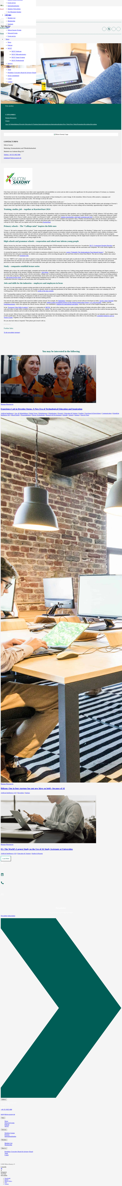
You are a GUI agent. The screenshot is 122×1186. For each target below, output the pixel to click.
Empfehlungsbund (9, 304)
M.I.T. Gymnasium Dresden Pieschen (100, 245)
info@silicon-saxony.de (8, 1114)
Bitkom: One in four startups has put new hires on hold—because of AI (33, 788)
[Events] (61, 875)
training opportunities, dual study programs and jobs (76, 217)
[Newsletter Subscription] (61, 1008)
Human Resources (10, 118)
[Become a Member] (61, 863)
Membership (8, 1145)
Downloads (7, 1178)
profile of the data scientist (45, 291)
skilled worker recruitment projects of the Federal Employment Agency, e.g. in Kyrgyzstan (74, 302)
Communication (107, 413)
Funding (81, 413)
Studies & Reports (37, 853)
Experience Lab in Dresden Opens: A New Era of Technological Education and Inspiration (41, 409)
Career (7, 1155)
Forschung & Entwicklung (93, 413)
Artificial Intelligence (7, 413)
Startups (76, 415)
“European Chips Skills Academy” (18, 307)
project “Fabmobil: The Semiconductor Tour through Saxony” (85, 252)
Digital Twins (33, 413)
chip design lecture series (13, 277)
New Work (66, 124)
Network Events (9, 1123)
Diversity (22, 124)
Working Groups (10, 1133)
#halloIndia (61, 301)
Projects (7, 1135)
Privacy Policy (8, 1181)
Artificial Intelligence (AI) (8, 793)
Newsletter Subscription (8, 916)
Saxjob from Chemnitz (107, 301)
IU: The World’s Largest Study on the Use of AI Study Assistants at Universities (37, 849)
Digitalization (52, 413)
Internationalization (57, 124)
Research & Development (53, 415)
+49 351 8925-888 (6, 1109)
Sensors (71, 415)
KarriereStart (47, 222)
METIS (47, 307)
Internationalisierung (44, 124)
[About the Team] (61, 883)
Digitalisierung (42, 413)
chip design (44, 272)
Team (6, 1153)
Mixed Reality (15, 415)
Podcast (7, 1124)
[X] (1, 1168)
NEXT (7, 1126)
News (6, 1121)
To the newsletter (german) (12, 332)
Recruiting (87, 124)
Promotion (80, 124)
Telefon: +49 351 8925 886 (12, 154)
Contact (7, 1184)
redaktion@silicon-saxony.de (12, 158)
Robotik (65, 415)
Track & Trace (84, 415)
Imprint (6, 1179)
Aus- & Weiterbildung (12, 124)
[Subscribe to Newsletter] (61, 895)
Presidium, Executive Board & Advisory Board (19, 1151)
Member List (8, 1143)
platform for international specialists (67, 304)
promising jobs (24, 255)
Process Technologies (38, 415)
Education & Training (31, 124)
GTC (6, 1182)
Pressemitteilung (26, 415)
